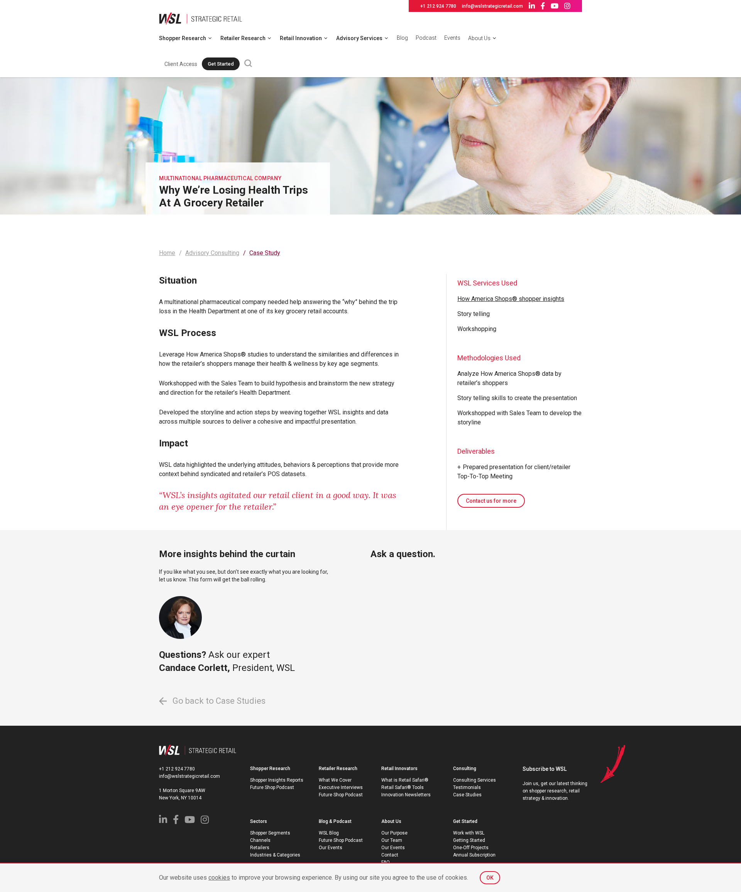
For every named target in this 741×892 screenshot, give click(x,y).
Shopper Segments (270, 833)
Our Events (330, 847)
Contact (389, 855)
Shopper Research (182, 38)
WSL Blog (329, 833)
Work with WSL (468, 833)
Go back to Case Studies (218, 701)
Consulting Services (474, 780)
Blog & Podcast (335, 821)
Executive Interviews (341, 787)
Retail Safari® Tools (402, 787)
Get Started (221, 64)
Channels (260, 840)
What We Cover (335, 780)
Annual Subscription (474, 855)
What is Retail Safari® (404, 780)
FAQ (385, 862)
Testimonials (467, 787)
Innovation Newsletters (406, 794)
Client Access (180, 64)
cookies (219, 877)
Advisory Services (359, 38)
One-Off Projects (471, 847)
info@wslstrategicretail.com (492, 6)
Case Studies (467, 794)
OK (490, 878)
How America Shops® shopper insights (510, 298)
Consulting (464, 768)
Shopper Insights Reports (276, 780)
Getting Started (469, 840)
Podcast (426, 38)
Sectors (258, 821)
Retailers (259, 847)
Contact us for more (491, 501)
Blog (402, 38)
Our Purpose (394, 833)
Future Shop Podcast (272, 787)
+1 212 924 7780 (438, 6)
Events (452, 38)
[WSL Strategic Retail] (200, 18)
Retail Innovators (399, 768)
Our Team (391, 840)
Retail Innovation (301, 38)
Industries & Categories (275, 855)
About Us (479, 38)
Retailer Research (243, 38)
